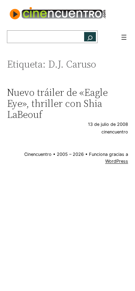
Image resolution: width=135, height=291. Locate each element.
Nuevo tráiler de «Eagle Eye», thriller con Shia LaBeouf (57, 103)
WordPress (116, 161)
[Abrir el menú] (124, 37)
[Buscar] (90, 36)
